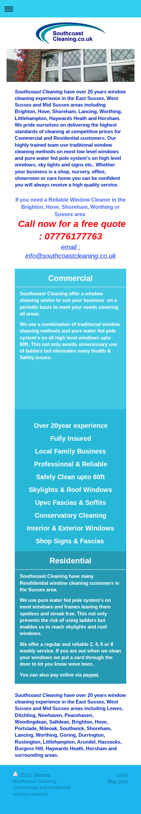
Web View (117, 781)
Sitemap (42, 774)
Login (122, 774)
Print (25, 774)
